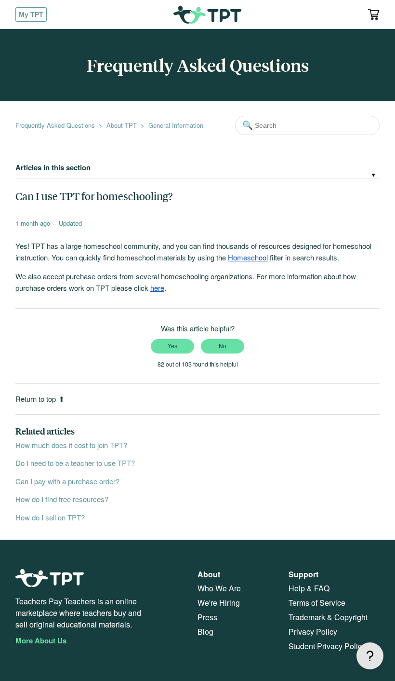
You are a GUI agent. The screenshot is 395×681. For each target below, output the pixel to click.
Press (207, 617)
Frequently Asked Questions (55, 125)
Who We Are (219, 588)
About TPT (121, 125)
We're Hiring (219, 602)
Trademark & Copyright (328, 617)
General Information (175, 125)
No (222, 346)
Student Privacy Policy (327, 646)
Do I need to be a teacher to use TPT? (75, 463)
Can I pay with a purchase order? (67, 481)
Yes (172, 346)
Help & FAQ (309, 588)
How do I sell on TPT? (50, 517)
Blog (205, 631)
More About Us (40, 640)
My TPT (31, 14)
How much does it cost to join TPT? (71, 445)
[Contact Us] (369, 655)
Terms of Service (317, 602)
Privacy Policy (313, 631)
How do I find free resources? (61, 499)
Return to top (35, 399)
